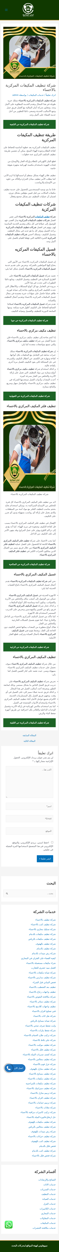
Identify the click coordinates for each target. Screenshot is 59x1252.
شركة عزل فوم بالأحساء (44, 1064)
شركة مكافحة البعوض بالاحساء (41, 996)
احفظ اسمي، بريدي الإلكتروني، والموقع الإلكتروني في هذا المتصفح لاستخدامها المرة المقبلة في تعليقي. (29, 846)
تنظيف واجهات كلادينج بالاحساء (42, 1006)
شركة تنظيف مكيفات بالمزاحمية (41, 1083)
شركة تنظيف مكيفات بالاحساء (42, 1078)
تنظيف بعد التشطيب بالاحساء (42, 987)
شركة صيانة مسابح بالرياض (43, 1021)
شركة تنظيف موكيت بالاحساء (42, 1045)
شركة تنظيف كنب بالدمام (44, 1150)
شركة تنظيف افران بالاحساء (43, 1098)
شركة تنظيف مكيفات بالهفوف (42, 1122)
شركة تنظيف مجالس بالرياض (42, 1127)
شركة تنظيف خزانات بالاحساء (42, 1136)
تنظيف (46, 216)
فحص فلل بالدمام (47, 1146)
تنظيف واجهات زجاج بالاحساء (42, 992)
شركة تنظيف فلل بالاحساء (43, 1049)
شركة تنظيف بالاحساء (45, 919)
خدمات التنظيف (48, 1194)
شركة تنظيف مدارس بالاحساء (42, 977)
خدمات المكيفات (36, 95)
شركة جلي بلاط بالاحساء (44, 1040)
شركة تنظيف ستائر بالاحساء (43, 1001)
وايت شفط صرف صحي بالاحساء (40, 1025)
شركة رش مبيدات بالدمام (44, 953)
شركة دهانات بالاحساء (45, 1107)
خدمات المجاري (48, 1213)
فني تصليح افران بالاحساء (44, 1011)
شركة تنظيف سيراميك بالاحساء (41, 1088)
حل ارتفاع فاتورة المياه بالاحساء (41, 1117)
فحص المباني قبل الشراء (44, 982)
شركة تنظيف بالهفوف (46, 944)
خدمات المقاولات (48, 1218)
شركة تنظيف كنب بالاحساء (43, 924)
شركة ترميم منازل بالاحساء (43, 1093)
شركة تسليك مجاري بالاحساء (42, 929)
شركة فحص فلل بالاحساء (44, 1155)
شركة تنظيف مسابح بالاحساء (42, 1073)
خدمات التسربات (48, 1189)
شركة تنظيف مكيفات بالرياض (42, 939)
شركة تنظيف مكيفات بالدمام (42, 934)
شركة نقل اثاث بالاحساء (44, 1016)
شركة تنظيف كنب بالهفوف (43, 1141)
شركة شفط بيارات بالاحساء (43, 1030)
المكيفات (39, 216)
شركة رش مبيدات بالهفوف (43, 1131)
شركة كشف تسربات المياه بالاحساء (39, 1054)
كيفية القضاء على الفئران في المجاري (38, 958)
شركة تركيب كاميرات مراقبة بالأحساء (38, 1112)
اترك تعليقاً (51, 95)
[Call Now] (9, 1068)
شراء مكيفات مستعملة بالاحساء (41, 963)
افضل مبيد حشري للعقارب (43, 968)
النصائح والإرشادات (47, 1179)
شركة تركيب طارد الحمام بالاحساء (40, 1035)
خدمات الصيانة (49, 1199)
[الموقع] (29, 831)
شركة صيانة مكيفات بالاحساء (42, 972)
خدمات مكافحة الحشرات (44, 1228)
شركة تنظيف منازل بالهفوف (43, 1069)
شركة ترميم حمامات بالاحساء (42, 1102)
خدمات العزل (49, 1204)
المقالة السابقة (29, 735)
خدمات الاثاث (49, 1184)
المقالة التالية (29, 741)
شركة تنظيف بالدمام (46, 948)
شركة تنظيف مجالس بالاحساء (42, 1059)
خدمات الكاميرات (48, 1208)
